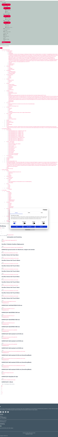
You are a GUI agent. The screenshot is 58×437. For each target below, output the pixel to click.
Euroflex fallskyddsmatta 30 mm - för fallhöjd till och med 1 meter (17, 130)
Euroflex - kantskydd (11, 142)
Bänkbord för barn (10, 206)
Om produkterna (6, 14)
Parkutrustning (9, 208)
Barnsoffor (9, 204)
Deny (17, 226)
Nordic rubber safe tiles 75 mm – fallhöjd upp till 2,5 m (15, 140)
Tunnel (9, 82)
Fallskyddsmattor (9, 129)
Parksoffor (9, 192)
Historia (7, 11)
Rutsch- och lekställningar (11, 72)
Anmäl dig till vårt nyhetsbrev (6, 37)
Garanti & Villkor (8, 19)
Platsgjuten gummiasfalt (10, 157)
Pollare (9, 209)
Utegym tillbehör (10, 182)
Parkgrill (9, 217)
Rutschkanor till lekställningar (12, 85)
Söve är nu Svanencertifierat (7, 25)
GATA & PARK (4, 190)
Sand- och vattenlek (9, 113)
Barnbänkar (10, 203)
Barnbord (9, 205)
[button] (5, 3)
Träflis (7, 167)
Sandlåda (9, 114)
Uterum (8, 220)
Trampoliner (10, 189)
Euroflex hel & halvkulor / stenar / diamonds (14, 143)
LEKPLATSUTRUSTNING (6, 49)
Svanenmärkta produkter (10, 122)
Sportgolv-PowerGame (10, 168)
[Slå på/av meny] (6, 5)
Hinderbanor (10, 81)
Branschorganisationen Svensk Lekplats (6, 30)
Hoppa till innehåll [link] (2, 0)
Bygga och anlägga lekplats (6, 40)
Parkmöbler (8, 191)
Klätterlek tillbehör (11, 101)
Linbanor (9, 76)
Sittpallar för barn (10, 207)
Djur (9, 110)
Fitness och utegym (9, 178)
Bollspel (8, 170)
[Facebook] (0, 412)
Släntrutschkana (10, 86)
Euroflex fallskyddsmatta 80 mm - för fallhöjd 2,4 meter (15, 136)
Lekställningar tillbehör (11, 73)
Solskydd (8, 123)
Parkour (8, 183)
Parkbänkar (10, 193)
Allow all (41, 226)
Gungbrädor (10, 62)
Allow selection (29, 226)
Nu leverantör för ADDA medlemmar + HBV (6, 33)
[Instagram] (3, 412)
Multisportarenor (9, 176)
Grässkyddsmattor (9, 155)
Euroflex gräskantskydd (11, 150)
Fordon (9, 109)
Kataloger (6, 34)
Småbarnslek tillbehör (11, 69)
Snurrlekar (9, 75)
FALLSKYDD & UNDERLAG (6, 128)
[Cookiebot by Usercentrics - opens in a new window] (43, 210)
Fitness (9, 180)
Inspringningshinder (9, 124)
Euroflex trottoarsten (11, 151)
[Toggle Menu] (1, 48)
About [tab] (42, 212)
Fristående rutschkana (11, 84)
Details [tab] (29, 212)
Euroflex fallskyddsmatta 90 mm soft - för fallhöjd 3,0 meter (16, 137)
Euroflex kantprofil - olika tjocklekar (13, 153)
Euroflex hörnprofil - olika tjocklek (13, 154)
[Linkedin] (5, 412)
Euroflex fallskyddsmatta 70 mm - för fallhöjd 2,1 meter (15, 135)
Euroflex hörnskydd (11, 149)
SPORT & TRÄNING (5, 169)
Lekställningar (10, 68)
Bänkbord (9, 196)
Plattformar (9, 88)
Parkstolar (9, 194)
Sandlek (9, 115)
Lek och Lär (8, 102)
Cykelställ (9, 211)
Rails (9, 184)
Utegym (9, 179)
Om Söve (6, 6)
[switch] (24, 223)
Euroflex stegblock (11, 152)
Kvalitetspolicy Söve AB (9, 27)
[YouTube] (8, 412)
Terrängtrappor (10, 87)
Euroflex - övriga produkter (10, 141)
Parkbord (9, 195)
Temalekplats (10, 108)
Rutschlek (8, 83)
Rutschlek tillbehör (11, 89)
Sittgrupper (9, 197)
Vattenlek (9, 116)
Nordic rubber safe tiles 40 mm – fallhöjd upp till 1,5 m (15, 138)
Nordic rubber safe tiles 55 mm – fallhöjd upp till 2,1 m (15, 139)
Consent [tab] (16, 212)
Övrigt (8, 125)
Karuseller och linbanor (10, 74)
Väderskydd (8, 221)
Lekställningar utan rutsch (11, 71)
